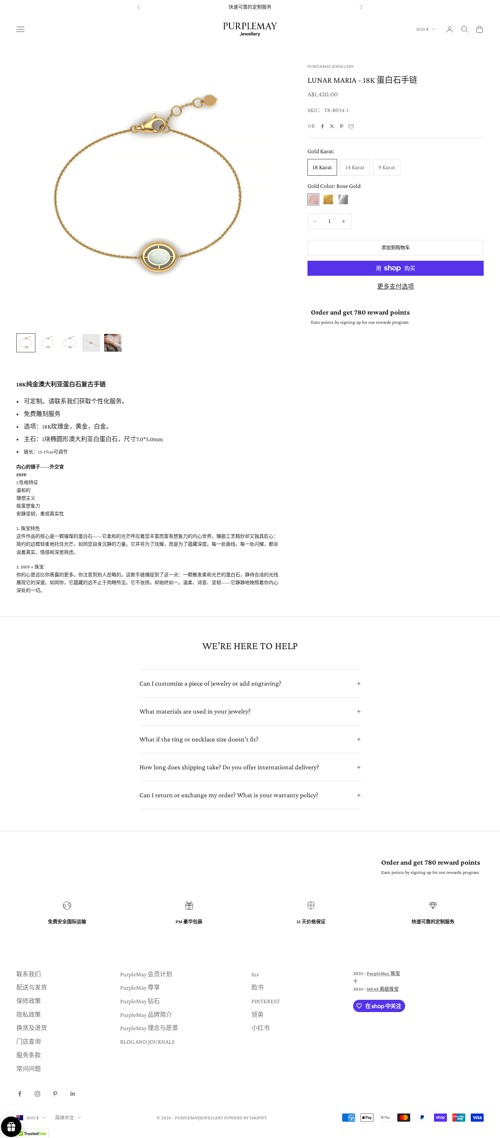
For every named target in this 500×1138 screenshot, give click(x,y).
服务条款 (28, 1055)
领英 (257, 1014)
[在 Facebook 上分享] (322, 126)
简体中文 (64, 1117)
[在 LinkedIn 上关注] (72, 1093)
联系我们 (28, 974)
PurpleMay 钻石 (140, 1001)
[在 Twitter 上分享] (332, 126)
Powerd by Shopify (245, 1117)
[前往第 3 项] (69, 342)
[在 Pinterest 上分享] (341, 126)
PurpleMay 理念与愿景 (149, 1028)
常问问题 (28, 1068)
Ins (255, 974)
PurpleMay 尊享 (140, 987)
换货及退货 (31, 1028)
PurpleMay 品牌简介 (146, 1014)
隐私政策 (28, 1014)
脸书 (257, 987)
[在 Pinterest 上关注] (55, 1093)
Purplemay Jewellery (330, 66)
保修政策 (28, 1001)
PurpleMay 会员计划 (146, 974)
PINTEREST (265, 1001)
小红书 (260, 1028)
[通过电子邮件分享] (351, 126)
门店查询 (28, 1041)
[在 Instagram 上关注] (37, 1093)
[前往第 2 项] (47, 342)
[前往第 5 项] (112, 342)
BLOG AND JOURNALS (147, 1041)
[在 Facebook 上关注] (19, 1093)
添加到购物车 (395, 247)
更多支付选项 (395, 286)
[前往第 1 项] (25, 342)
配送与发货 (31, 987)
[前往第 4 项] (91, 342)
